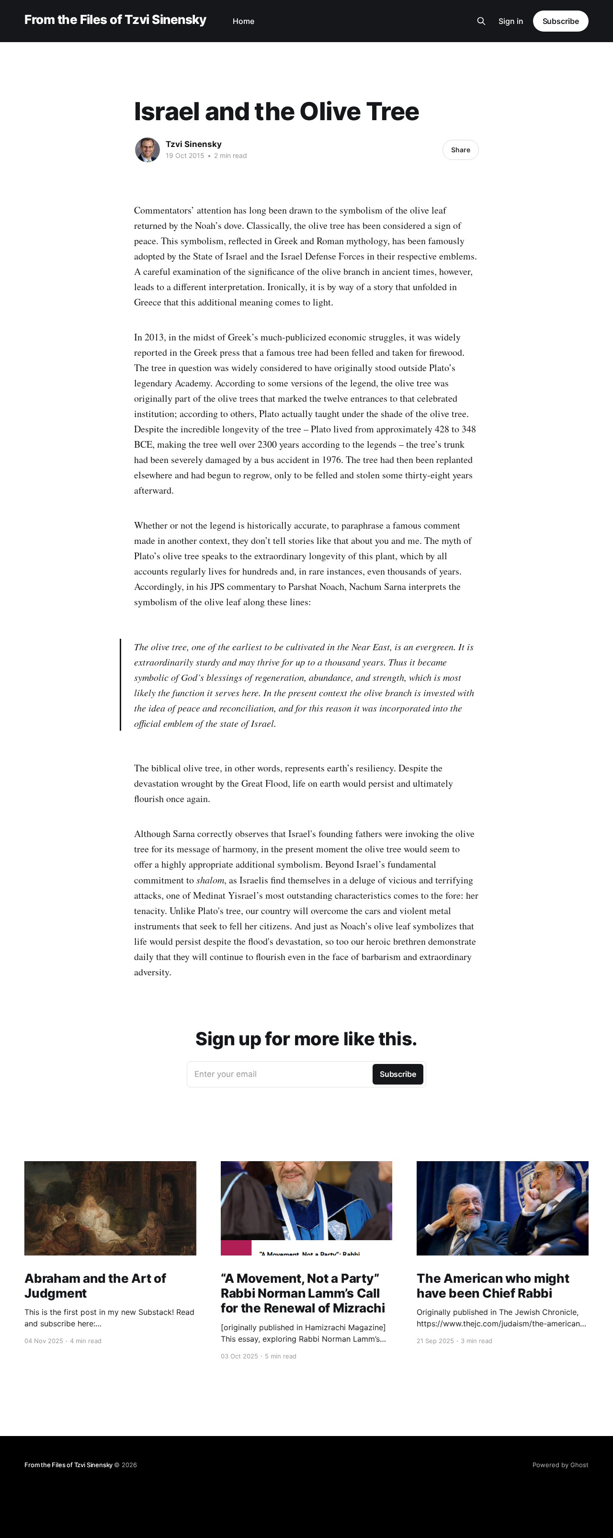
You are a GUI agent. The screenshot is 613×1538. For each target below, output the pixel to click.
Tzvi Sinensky (194, 144)
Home (243, 21)
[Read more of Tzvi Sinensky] (147, 149)
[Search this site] (481, 21)
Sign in (511, 21)
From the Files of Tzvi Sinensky (115, 20)
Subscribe (561, 21)
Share (460, 150)
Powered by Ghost (561, 1465)
